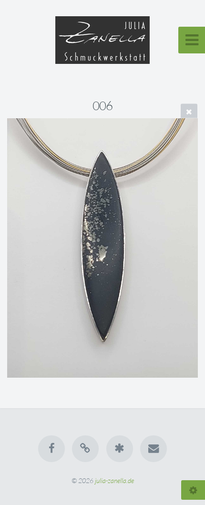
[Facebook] (51, 448)
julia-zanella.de (114, 480)
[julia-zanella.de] (85, 448)
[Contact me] (153, 448)
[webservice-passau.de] (119, 448)
